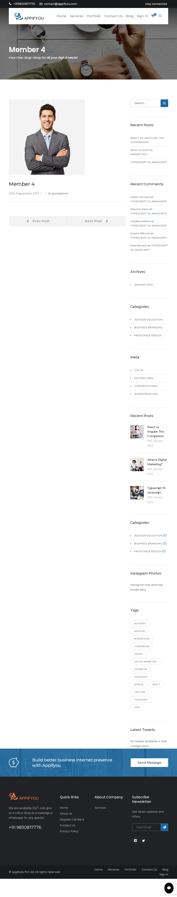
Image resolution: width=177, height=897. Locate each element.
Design (138, 654)
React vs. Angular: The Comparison (147, 140)
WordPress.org (146, 394)
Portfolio (130, 870)
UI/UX (137, 707)
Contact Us (67, 825)
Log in (138, 370)
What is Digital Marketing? (141, 152)
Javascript (141, 677)
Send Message (149, 763)
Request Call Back (72, 819)
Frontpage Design (147, 335)
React (156, 684)
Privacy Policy (69, 831)
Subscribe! (164, 827)
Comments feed (146, 386)
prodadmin (60, 193)
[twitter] (143, 840)
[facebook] (135, 840)
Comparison (141, 646)
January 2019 (143, 284)
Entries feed (143, 378)
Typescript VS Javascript (148, 162)
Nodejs (138, 684)
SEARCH (160, 16)
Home (64, 808)
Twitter (139, 692)
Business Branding (148, 327)
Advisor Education (148, 319)
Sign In (164, 874)
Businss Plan (142, 638)
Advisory (140, 623)
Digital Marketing (145, 661)
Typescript (141, 699)
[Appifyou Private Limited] (29, 16)
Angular (139, 631)
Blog (165, 870)
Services (100, 808)
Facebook (140, 669)
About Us (66, 814)
